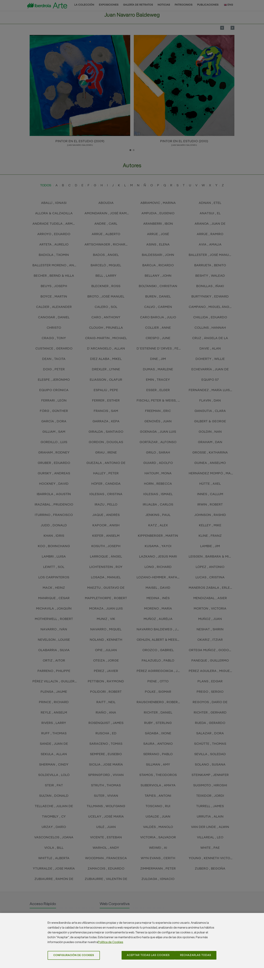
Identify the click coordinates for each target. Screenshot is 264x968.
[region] (132, 940)
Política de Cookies (110, 942)
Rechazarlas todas (195, 955)
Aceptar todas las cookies (148, 955)
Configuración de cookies (73, 955)
